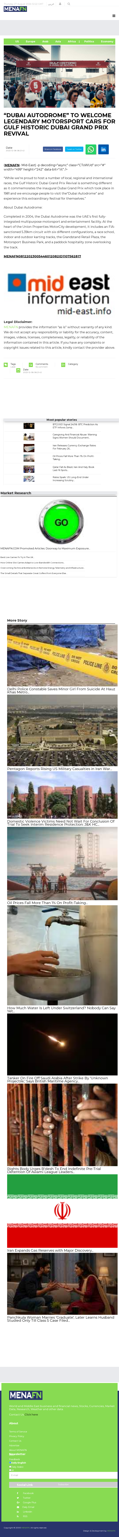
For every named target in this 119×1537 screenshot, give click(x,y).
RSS (24, 1516)
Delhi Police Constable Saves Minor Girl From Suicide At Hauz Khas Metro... (61, 690)
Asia (57, 41)
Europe (30, 41)
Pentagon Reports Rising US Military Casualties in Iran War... (59, 769)
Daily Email (28, 1507)
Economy (107, 41)
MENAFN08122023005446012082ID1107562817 (42, 256)
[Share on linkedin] (103, 149)
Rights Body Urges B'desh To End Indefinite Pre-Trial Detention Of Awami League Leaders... (54, 1170)
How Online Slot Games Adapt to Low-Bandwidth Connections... (32, 562)
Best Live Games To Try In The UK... (17, 557)
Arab (44, 41)
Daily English (18, 1462)
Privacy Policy (16, 1436)
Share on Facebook (52, 149)
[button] (60, 4)
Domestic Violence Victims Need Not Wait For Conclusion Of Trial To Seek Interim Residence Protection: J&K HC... (60, 823)
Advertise (14, 1445)
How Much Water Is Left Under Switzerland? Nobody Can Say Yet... (61, 1009)
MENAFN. (25, 1528)
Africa (71, 41)
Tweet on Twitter (74, 149)
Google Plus (29, 1502)
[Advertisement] (60, 28)
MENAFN (12, 165)
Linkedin (27, 1511)
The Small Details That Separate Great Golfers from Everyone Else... (33, 573)
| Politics (88, 41)
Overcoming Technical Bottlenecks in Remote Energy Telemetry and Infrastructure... (42, 568)
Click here (31, 1414)
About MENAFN (18, 1450)
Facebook (28, 1493)
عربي (51, 4)
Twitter (26, 1497)
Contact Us (15, 1441)
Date (9, 147)
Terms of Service (18, 1431)
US (13, 41)
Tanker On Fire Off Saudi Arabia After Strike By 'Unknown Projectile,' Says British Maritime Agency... (57, 1079)
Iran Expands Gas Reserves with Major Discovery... (50, 1250)
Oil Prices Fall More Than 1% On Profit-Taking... (47, 903)
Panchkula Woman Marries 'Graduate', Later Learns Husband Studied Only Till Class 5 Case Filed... (60, 1319)
